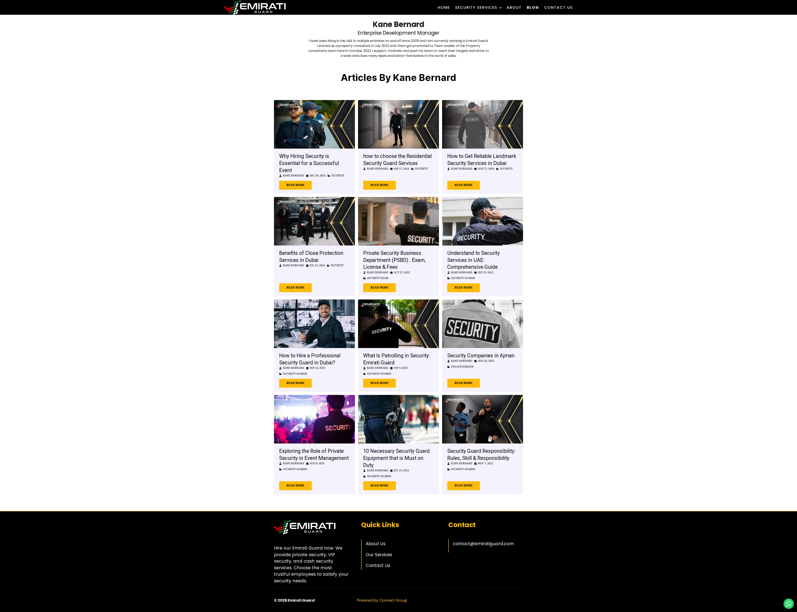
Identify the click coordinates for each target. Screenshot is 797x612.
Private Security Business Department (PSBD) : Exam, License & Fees (394, 260)
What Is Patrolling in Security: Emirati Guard (396, 359)
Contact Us (558, 7)
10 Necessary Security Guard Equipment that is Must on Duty (396, 458)
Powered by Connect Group (382, 600)
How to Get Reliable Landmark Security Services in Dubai (481, 159)
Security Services (476, 7)
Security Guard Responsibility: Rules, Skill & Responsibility (481, 454)
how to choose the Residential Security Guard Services (397, 159)
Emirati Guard (301, 600)
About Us (375, 544)
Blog (533, 7)
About (514, 7)
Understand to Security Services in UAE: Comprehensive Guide (473, 260)
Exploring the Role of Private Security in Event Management (314, 454)
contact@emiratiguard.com (483, 544)
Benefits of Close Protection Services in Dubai (311, 256)
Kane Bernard (293, 175)
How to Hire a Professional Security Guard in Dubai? (309, 359)
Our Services (379, 555)
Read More (295, 185)
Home (444, 7)
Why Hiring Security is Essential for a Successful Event (309, 163)
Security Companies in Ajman (481, 356)
